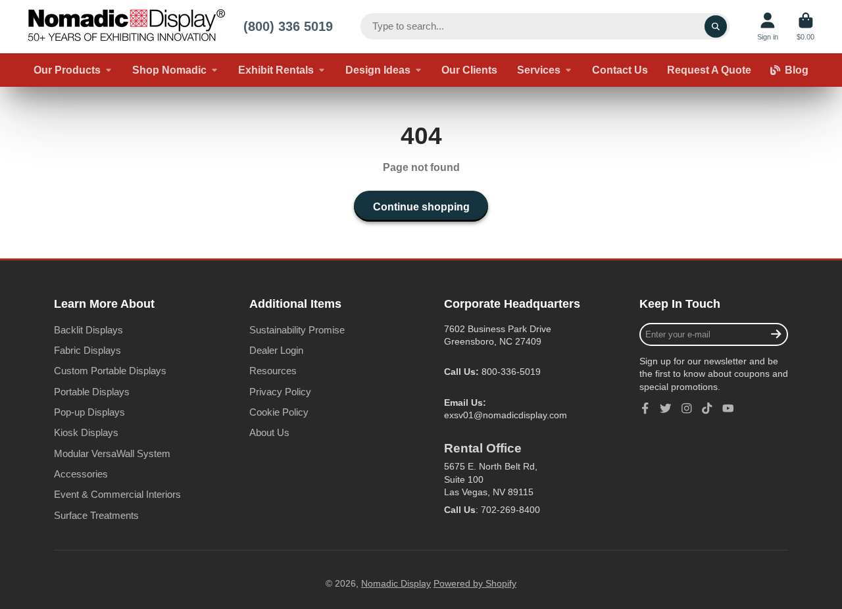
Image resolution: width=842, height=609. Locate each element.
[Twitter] (666, 408)
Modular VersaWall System (112, 453)
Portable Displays (92, 391)
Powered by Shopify (474, 583)
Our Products (67, 70)
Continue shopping (421, 206)
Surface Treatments (96, 515)
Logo (126, 26)
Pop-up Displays (89, 412)
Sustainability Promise (297, 329)
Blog (796, 70)
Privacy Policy (280, 391)
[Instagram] (687, 408)
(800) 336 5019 (288, 26)
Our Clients (469, 70)
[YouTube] (728, 408)
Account (767, 26)
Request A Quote (709, 70)
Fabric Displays (87, 350)
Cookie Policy (279, 412)
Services (538, 70)
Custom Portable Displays (110, 370)
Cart (805, 26)
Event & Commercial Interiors (117, 494)
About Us (269, 432)
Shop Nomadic (169, 70)
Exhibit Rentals (276, 70)
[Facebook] (645, 408)
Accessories (81, 473)
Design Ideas (377, 70)
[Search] (716, 26)
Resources (273, 370)
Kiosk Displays (86, 432)
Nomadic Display (396, 583)
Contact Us (620, 70)
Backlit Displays (88, 329)
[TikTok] (707, 408)
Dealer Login (276, 350)
